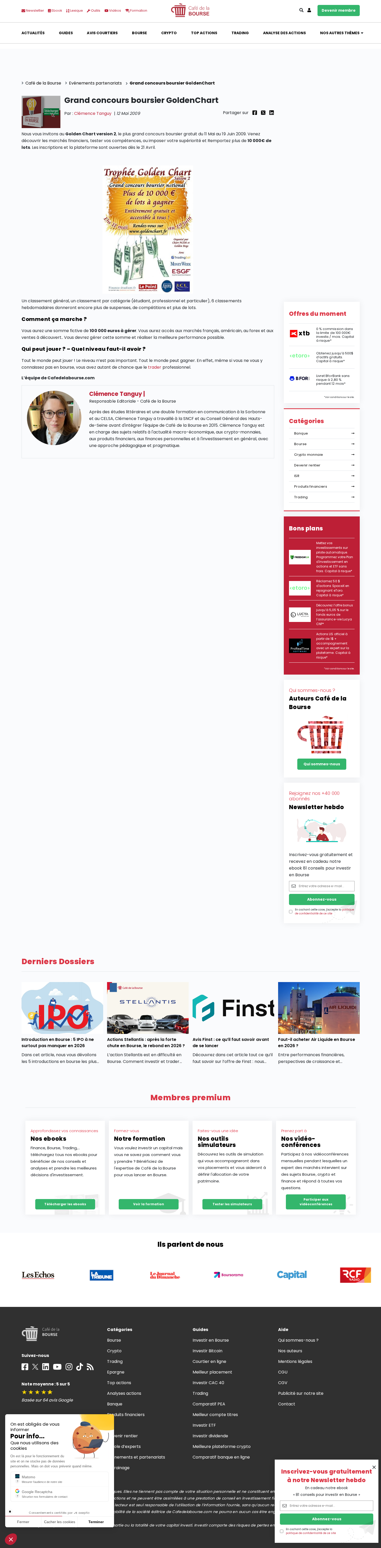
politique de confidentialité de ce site (311, 1533)
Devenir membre (339, 10)
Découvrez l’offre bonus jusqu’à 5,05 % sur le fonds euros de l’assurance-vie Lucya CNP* (334, 614)
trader (154, 367)
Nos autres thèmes (340, 33)
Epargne (115, 1372)
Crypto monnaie (308, 454)
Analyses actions (124, 1393)
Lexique (76, 10)
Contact (286, 1404)
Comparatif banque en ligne (221, 1457)
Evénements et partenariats (136, 1457)
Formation (138, 10)
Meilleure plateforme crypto (222, 1446)
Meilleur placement (212, 1372)
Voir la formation (148, 1204)
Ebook (56, 10)
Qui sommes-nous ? (298, 1340)
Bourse (139, 33)
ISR (296, 475)
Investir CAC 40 (208, 1383)
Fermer (23, 1522)
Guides (66, 33)
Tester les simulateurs (232, 1204)
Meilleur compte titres (215, 1415)
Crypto (169, 33)
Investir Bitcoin (207, 1351)
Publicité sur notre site (301, 1393)
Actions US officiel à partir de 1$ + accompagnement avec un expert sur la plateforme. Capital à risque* (333, 646)
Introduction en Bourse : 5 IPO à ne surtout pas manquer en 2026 (58, 1042)
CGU (282, 1372)
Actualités (33, 33)
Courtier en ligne (210, 1361)
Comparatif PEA (209, 1404)
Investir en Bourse (211, 1340)
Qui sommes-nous (322, 764)
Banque (301, 433)
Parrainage (118, 1468)
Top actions (204, 33)
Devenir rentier (307, 465)
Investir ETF (204, 1425)
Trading (240, 33)
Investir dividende (210, 1436)
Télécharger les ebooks (65, 1204)
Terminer (96, 1522)
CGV (282, 1383)
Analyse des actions (284, 33)
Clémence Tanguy (92, 113)
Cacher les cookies (59, 1522)
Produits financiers (310, 486)
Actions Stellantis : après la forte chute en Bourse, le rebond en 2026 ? (146, 1042)
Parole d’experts (124, 1446)
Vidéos (114, 10)
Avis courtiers (102, 33)
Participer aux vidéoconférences (316, 1201)
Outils (95, 10)
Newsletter (34, 10)
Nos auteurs (290, 1351)
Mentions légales (295, 1361)
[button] (11, 1539)
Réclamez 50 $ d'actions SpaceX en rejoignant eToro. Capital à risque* (332, 588)
